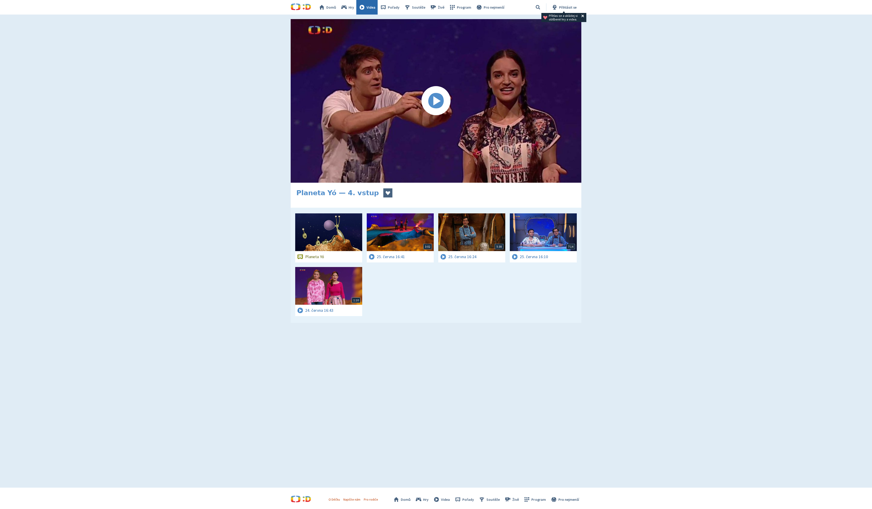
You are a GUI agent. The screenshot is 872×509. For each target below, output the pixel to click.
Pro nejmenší (494, 7)
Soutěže (418, 7)
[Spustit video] (436, 101)
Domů (331, 7)
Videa (371, 7)
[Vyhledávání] (538, 7)
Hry (351, 7)
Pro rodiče (371, 499)
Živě (441, 7)
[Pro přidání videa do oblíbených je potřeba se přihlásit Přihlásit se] (387, 192)
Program (464, 7)
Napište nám (351, 499)
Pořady (393, 7)
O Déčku (334, 499)
